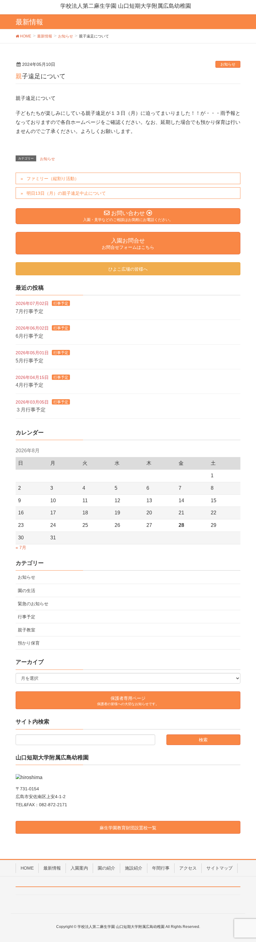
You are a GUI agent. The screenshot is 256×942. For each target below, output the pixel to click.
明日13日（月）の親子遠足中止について (66, 193)
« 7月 (21, 547)
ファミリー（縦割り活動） (53, 178)
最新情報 (52, 868)
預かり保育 (29, 642)
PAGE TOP (244, 908)
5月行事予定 (29, 360)
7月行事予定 (29, 311)
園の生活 (26, 590)
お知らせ (227, 64)
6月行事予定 (29, 336)
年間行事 (161, 868)
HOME (27, 868)
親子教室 (26, 629)
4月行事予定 (29, 385)
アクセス (188, 868)
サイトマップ (219, 868)
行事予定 (60, 303)
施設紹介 (133, 868)
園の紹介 (106, 868)
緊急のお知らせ (33, 603)
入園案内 (79, 868)
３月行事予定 (31, 409)
